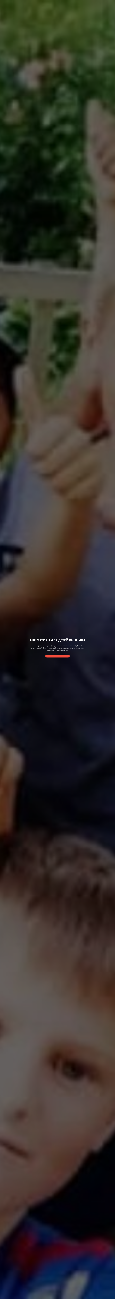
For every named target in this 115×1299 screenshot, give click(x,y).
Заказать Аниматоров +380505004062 (57, 656)
